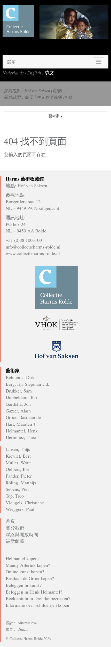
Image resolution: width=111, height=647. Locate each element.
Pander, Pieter (19, 476)
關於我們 (15, 528)
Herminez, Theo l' (22, 437)
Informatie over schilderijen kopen (37, 605)
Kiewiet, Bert (18, 456)
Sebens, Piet (17, 489)
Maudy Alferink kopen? (28, 565)
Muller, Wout (18, 462)
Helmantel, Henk (22, 431)
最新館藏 (15, 541)
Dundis (23, 629)
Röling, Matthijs (21, 482)
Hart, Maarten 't (20, 424)
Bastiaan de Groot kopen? (30, 578)
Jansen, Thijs (18, 449)
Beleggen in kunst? (24, 585)
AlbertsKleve (27, 622)
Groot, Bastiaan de (23, 417)
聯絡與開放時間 (22, 534)
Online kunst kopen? (25, 571)
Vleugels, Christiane (25, 502)
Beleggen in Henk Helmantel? (34, 592)
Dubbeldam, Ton (21, 397)
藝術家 (54, 115)
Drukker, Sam (19, 391)
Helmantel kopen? (22, 558)
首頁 (10, 521)
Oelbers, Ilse (17, 469)
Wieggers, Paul (20, 509)
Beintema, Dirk (20, 377)
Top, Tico (15, 496)
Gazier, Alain (18, 411)
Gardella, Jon (18, 404)
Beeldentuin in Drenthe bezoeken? (38, 598)
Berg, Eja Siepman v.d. (27, 384)
